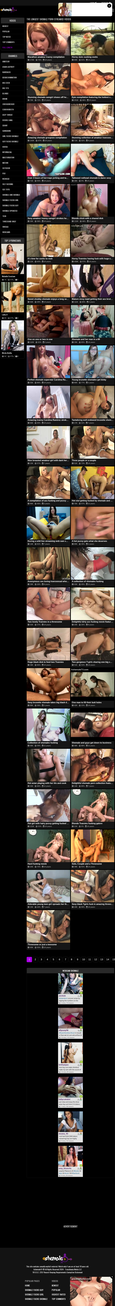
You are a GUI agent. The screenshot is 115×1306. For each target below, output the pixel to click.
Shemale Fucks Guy (10, 205)
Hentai (5, 146)
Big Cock (6, 82)
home (27, 1285)
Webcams (6, 232)
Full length (7, 47)
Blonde (5, 93)
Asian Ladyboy (8, 66)
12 (95, 959)
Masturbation (8, 157)
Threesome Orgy (9, 221)
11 (89, 959)
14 (107, 959)
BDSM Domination (9, 77)
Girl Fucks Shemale (10, 136)
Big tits (5, 88)
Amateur (5, 61)
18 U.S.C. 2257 (76, 1294)
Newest (5, 26)
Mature (5, 162)
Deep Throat (7, 114)
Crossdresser (8, 104)
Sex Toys (6, 189)
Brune (4, 98)
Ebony (4, 125)
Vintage (5, 226)
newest (55, 1285)
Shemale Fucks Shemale (36, 1298)
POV (3, 173)
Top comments (8, 42)
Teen (4, 216)
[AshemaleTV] (9, 10)
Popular (5, 31)
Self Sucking (7, 184)
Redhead (5, 178)
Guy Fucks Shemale (10, 141)
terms (73, 1289)
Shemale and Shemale (11, 194)
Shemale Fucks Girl (10, 200)
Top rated (6, 36)
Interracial (7, 152)
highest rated (58, 1294)
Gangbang (6, 130)
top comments (59, 1298)
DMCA (72, 1285)
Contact (74, 1298)
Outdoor (6, 168)
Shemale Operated (9, 210)
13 (101, 959)
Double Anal (7, 120)
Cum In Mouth (8, 109)
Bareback (6, 72)
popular (56, 1289)
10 (83, 959)
